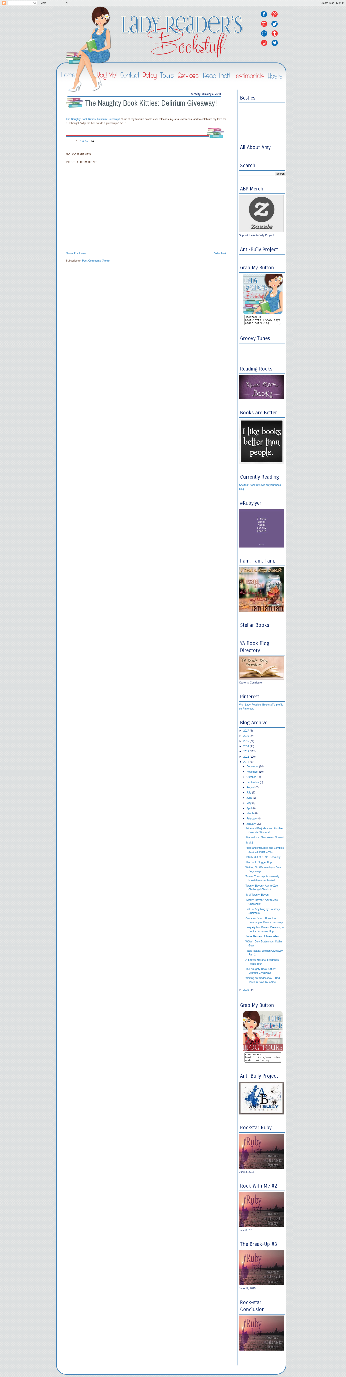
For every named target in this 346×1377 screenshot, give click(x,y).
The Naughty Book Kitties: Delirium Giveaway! (151, 103)
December (252, 766)
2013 (246, 751)
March (250, 813)
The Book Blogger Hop (258, 862)
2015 (246, 741)
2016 (246, 735)
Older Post (220, 253)
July (249, 792)
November (252, 771)
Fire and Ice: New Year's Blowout (264, 837)
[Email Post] (92, 141)
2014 (246, 746)
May (249, 802)
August (250, 787)
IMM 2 (249, 842)
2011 (246, 761)
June (249, 797)
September (253, 782)
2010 (246, 989)
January (251, 823)
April (249, 808)
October (251, 776)
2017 (246, 730)
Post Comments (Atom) (96, 260)
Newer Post (72, 253)
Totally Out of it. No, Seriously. (263, 857)
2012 (246, 756)
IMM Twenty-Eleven (257, 894)
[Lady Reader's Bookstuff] (263, 312)
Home (82, 253)
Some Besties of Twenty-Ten (262, 936)
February (251, 818)
